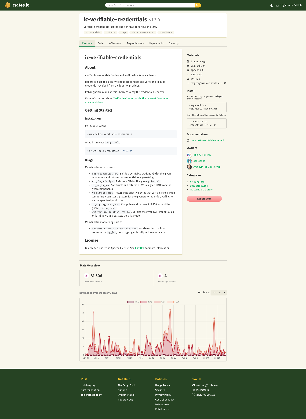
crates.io (21, 5)
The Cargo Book (127, 385)
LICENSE (140, 248)
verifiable (166, 32)
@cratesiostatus (203, 394)
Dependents (156, 43)
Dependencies (135, 43)
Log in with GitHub (291, 5)
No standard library (201, 189)
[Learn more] (225, 83)
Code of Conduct (164, 399)
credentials (93, 32)
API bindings (197, 181)
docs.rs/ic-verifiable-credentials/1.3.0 (209, 140)
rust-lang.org (88, 385)
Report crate (204, 198)
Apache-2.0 (197, 70)
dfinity (110, 32)
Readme (87, 43)
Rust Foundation (90, 390)
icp (123, 32)
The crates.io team (91, 394)
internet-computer (143, 32)
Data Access (162, 404)
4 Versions (115, 43)
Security (174, 43)
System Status (126, 394)
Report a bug (125, 399)
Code (101, 43)
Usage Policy (162, 385)
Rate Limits (161, 409)
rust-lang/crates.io (205, 385)
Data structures (199, 185)
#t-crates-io (201, 389)
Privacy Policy (163, 394)
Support (122, 390)
